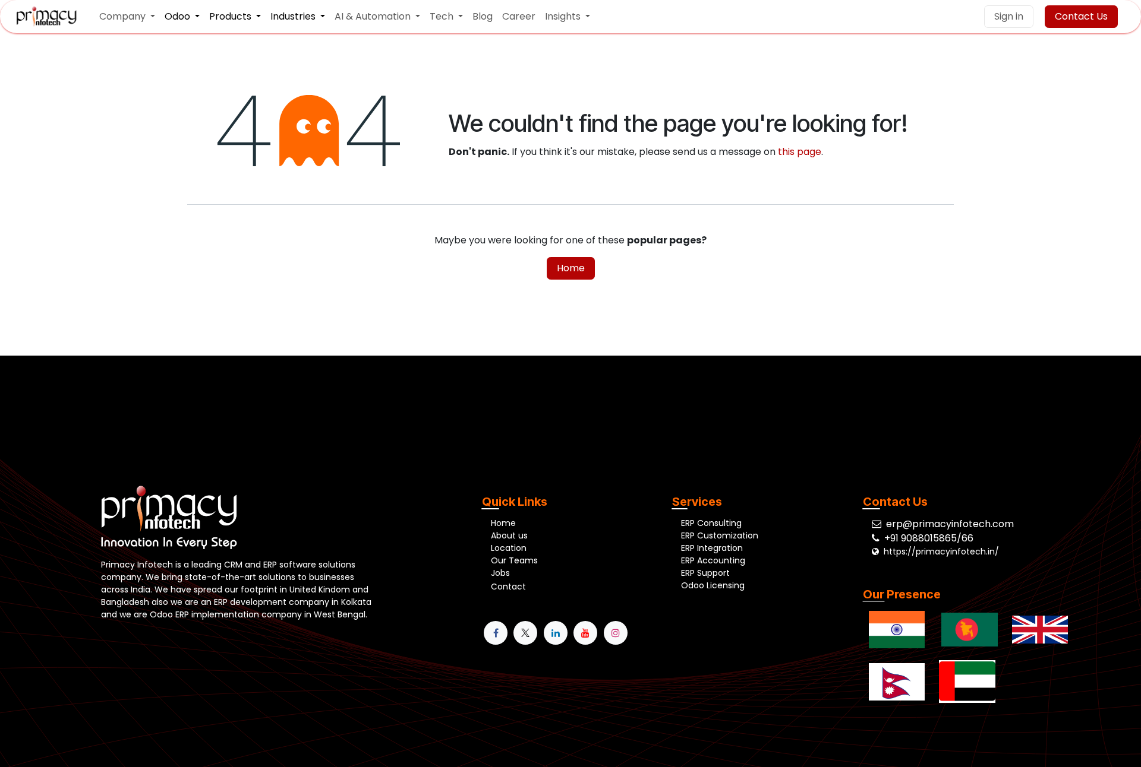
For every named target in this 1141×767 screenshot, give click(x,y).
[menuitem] (127, 16)
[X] (525, 633)
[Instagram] (616, 633)
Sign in (1008, 16)
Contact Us (1081, 16)
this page (799, 152)
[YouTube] (585, 633)
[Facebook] (496, 633)
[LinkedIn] (556, 633)
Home (571, 268)
